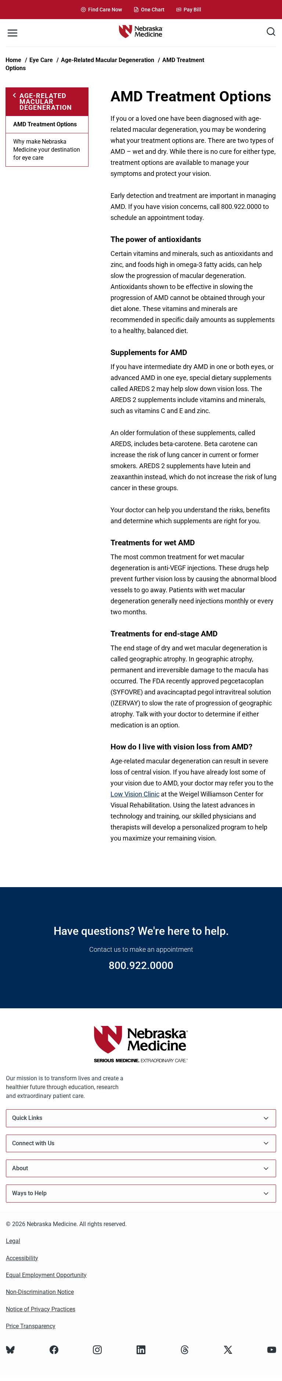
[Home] (141, 33)
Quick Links (27, 1117)
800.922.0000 (141, 965)
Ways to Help (29, 1193)
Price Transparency (30, 1326)
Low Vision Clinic (135, 794)
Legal (13, 1240)
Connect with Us (33, 1143)
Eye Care (41, 60)
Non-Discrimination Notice (40, 1291)
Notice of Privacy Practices (40, 1309)
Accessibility (22, 1258)
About (20, 1168)
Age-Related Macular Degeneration (107, 60)
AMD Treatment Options (45, 124)
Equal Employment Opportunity (46, 1275)
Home (13, 60)
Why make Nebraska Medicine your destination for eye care (46, 149)
